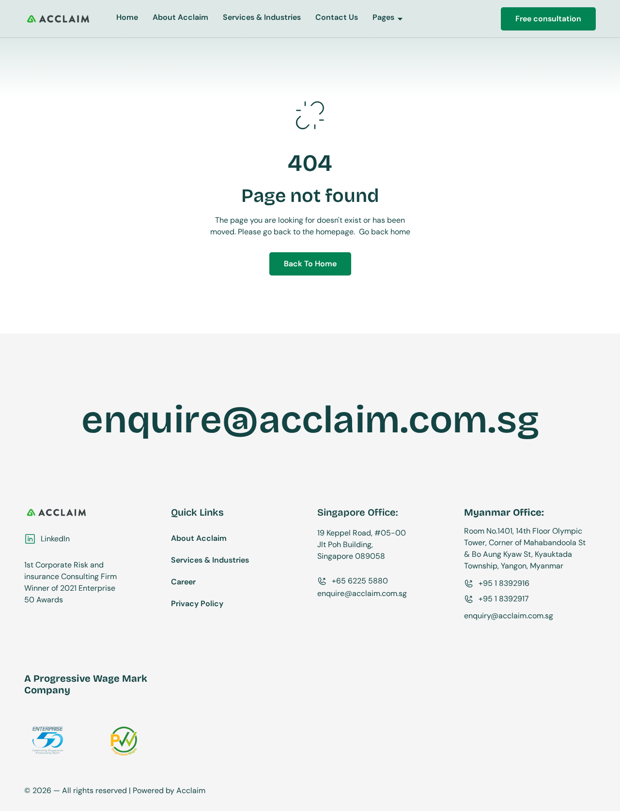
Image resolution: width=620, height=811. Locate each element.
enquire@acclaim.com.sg (310, 420)
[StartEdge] (58, 18)
